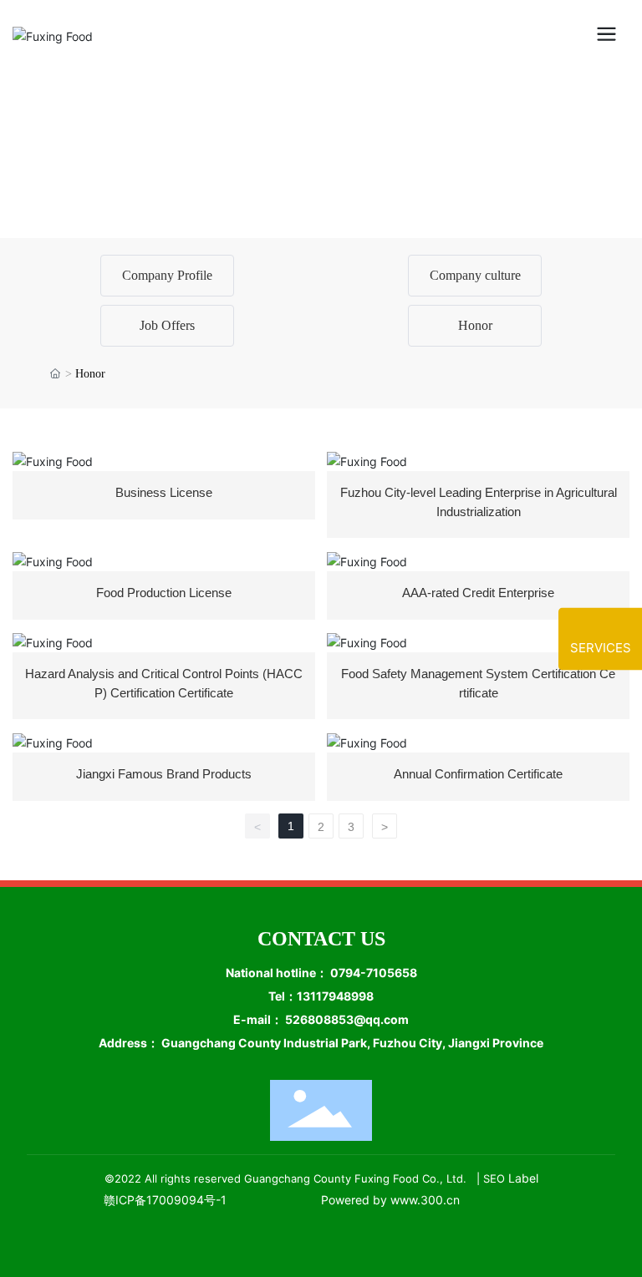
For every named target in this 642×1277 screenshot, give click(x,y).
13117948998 (335, 996)
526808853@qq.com (347, 1019)
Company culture (475, 275)
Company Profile (167, 275)
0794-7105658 (373, 972)
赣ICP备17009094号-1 (165, 1200)
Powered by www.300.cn (390, 1200)
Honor (475, 325)
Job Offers (167, 325)
